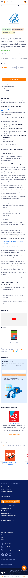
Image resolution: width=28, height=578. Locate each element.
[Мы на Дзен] (10, 554)
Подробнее (16, 576)
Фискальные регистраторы (7, 498)
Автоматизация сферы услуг (7, 520)
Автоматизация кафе (6, 522)
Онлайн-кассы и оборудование (10, 483)
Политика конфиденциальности (8, 559)
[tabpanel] (14, 335)
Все (3, 445)
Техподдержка (4, 534)
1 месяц (4, 67)
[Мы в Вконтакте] (2, 554)
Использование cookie (6, 562)
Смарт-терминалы (5, 496)
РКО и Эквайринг (5, 510)
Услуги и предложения (8, 505)
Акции (2, 539)
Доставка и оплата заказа (7, 532)
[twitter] (17, 351)
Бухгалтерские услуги (6, 513)
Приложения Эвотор (5, 494)
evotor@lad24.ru (8, 547)
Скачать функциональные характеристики (15, 109)
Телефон (4, 369)
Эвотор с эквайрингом (6, 489)
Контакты (3, 530)
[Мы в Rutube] (6, 554)
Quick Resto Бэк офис (14, 423)
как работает (23, 59)
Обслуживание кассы (6, 508)
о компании (4, 527)
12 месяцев (12, 67)
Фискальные (10, 445)
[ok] (13, 351)
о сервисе (4, 59)
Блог (2, 537)
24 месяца (21, 67)
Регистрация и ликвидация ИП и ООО (9, 515)
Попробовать (14, 79)
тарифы (13, 59)
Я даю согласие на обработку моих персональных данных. (13, 379)
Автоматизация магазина (7, 518)
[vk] (10, 351)
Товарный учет (20, 445)
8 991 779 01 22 (7, 543)
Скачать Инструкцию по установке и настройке (13, 242)
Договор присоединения (6, 564)
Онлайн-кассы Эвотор (6, 486)
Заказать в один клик (14, 434)
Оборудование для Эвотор (7, 491)
